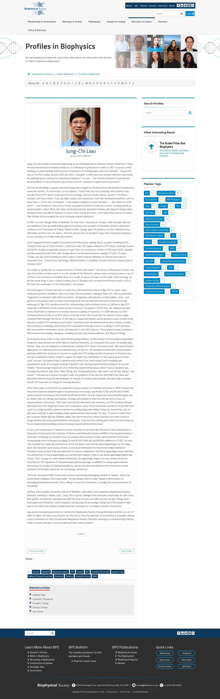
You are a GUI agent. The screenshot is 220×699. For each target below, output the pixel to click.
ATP (72, 571)
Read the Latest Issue (85, 661)
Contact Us (186, 653)
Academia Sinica (83, 576)
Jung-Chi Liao (117, 571)
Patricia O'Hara (40, 607)
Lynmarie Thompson (42, 599)
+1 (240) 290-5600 (172, 685)
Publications (94, 21)
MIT (87, 571)
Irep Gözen (37, 611)
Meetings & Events (72, 21)
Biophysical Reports (128, 659)
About (129, 5)
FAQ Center (187, 659)
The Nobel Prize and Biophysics (172, 145)
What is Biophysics (39, 656)
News (172, 5)
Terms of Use (125, 691)
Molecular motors (60, 571)
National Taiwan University (40, 576)
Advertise (162, 5)
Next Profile (127, 551)
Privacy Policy (112, 691)
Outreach (162, 21)
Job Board (186, 666)
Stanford (46, 571)
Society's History (38, 652)
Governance (36, 670)
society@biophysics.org (147, 685)
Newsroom (165, 659)
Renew (143, 5)
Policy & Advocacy (37, 30)
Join (136, 5)
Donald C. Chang (40, 603)
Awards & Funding (116, 21)
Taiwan (80, 571)
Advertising (165, 653)
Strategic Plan (37, 667)
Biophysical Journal (127, 652)
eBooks (121, 663)
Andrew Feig (38, 595)
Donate (152, 5)
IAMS (95, 576)
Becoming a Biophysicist (42, 659)
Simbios (69, 576)
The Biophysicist (125, 656)
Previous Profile (37, 551)
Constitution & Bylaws (41, 663)
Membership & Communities (42, 21)
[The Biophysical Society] (36, 8)
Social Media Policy (140, 691)
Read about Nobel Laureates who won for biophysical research (174, 153)
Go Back (81, 533)
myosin (36, 571)
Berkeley (59, 576)
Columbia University (100, 571)
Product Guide (164, 666)
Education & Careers (142, 21)
